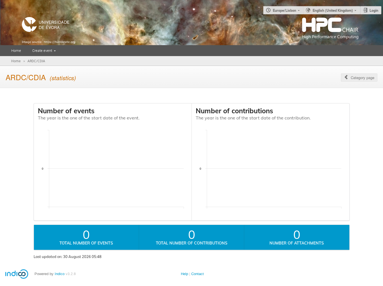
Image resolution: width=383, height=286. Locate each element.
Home (16, 50)
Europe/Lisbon (284, 10)
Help (184, 273)
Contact (197, 273)
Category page (362, 77)
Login (374, 10)
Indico (59, 273)
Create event (42, 50)
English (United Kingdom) (333, 10)
